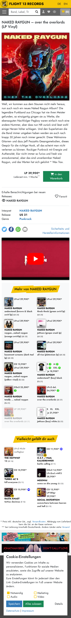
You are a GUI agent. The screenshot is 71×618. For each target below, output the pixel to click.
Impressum (28, 611)
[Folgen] (54, 11)
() (67, 12)
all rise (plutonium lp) (48, 353)
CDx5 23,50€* (21, 387)
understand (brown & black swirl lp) (18, 311)
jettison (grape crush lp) (49, 331)
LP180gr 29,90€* (51, 494)
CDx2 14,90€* (54, 470)
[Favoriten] (49, 11)
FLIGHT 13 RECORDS (26, 3)
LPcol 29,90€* (21, 299)
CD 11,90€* (53, 449)
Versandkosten (39, 521)
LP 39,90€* (20, 409)
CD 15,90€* (20, 470)
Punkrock (25, 219)
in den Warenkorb (56, 176)
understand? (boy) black (49, 376)
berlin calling (45, 461)
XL (51, 409)
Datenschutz (12, 611)
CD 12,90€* (20, 364)
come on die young (47, 482)
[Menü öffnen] (4, 11)
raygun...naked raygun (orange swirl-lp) (16, 333)
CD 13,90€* (53, 489)
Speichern (14, 604)
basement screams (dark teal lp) (19, 355)
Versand (65, 527)
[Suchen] (36, 12)
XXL (55, 367)
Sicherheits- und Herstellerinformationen (56, 231)
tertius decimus (12, 500)
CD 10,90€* (20, 489)
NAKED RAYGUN (30, 211)
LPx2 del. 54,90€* (52, 389)
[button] (4, 229)
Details (59, 604)
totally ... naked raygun (16, 398)
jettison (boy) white (47, 420)
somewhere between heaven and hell (51, 503)
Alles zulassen (33, 604)
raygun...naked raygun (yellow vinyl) (16, 376)
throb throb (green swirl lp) (51, 310)
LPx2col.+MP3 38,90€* (54, 475)
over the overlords (46, 398)
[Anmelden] (43, 11)
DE (59, 4)
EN (65, 4)
